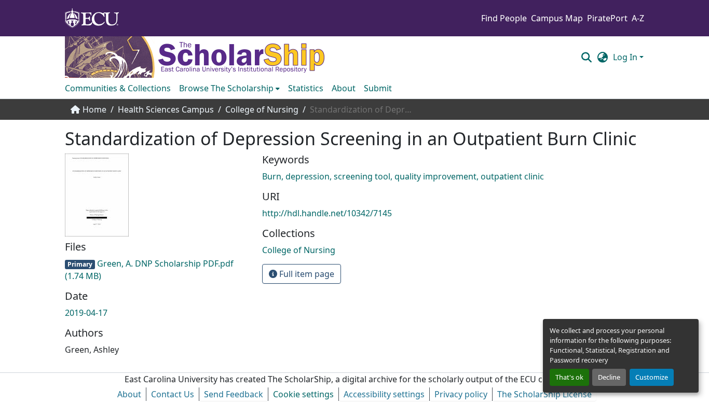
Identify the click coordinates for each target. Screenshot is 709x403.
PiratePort (607, 18)
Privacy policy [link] (460, 394)
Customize (651, 377)
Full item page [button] (305, 274)
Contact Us (172, 394)
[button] (586, 57)
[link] (157, 269)
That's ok (569, 377)
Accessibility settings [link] (384, 394)
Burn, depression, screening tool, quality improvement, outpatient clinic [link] (403, 176)
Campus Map (557, 18)
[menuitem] (229, 88)
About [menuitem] (344, 88)
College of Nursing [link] (261, 109)
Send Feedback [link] (233, 394)
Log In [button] (626, 57)
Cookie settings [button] (303, 394)
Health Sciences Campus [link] (166, 109)
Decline (609, 377)
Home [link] (94, 109)
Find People (504, 18)
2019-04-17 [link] (86, 312)
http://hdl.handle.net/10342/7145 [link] (327, 213)
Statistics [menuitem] (305, 88)
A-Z (638, 18)
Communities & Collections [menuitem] (118, 88)
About (129, 394)
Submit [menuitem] (378, 88)
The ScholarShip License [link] (544, 394)
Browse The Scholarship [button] (226, 88)
